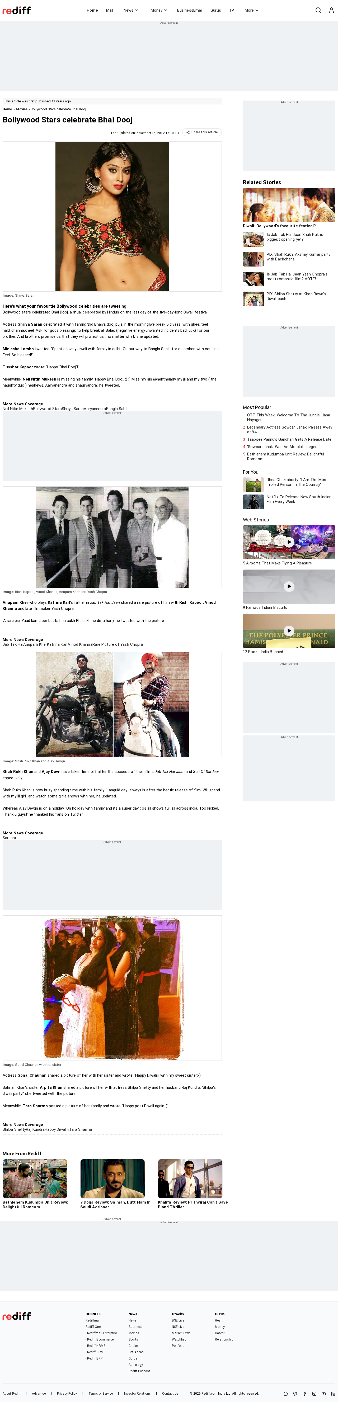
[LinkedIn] (333, 1394)
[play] (289, 542)
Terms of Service (100, 1393)
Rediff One (93, 1327)
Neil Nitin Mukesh (18, 408)
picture (85, 1087)
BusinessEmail (190, 10)
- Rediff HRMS (95, 1346)
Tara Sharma (80, 1129)
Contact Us (170, 1393)
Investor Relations (137, 1393)
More (249, 10)
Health (219, 1320)
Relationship (224, 1339)
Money (156, 10)
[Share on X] (295, 1394)
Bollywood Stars (47, 408)
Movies (21, 109)
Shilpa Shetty (14, 1129)
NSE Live (178, 1327)
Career (219, 1333)
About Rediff (12, 1393)
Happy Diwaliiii (57, 1129)
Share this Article (204, 132)
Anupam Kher (35, 644)
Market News (181, 1333)
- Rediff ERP (94, 1358)
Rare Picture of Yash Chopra (117, 644)
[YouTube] (324, 1394)
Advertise (39, 1393)
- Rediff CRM (95, 1352)
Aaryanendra (95, 408)
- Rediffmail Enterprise (102, 1333)
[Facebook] (305, 1394)
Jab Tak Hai (13, 644)
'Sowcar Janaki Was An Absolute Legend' (283, 446)
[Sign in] (331, 10)
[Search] (318, 10)
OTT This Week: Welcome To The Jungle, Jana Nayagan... (288, 417)
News (128, 10)
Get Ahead (136, 1352)
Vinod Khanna (80, 644)
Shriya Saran (73, 408)
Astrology (136, 1365)
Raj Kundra (35, 1129)
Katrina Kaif (57, 644)
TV (231, 10)
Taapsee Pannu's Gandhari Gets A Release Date (289, 439)
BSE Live (178, 1320)
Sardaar (9, 837)
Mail (109, 10)
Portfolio (178, 1346)
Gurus (215, 10)
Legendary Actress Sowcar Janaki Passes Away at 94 (289, 429)
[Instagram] (314, 1394)
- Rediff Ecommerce (100, 1339)
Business (136, 1327)
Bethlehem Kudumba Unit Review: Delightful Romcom (285, 456)
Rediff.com (209, 1393)
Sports (133, 1339)
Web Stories (256, 519)
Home (92, 10)
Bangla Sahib (117, 408)
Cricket (134, 1346)
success (122, 771)
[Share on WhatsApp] (286, 1394)
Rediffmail (93, 1320)
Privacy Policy (67, 1393)
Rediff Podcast (139, 1371)
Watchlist (179, 1339)
